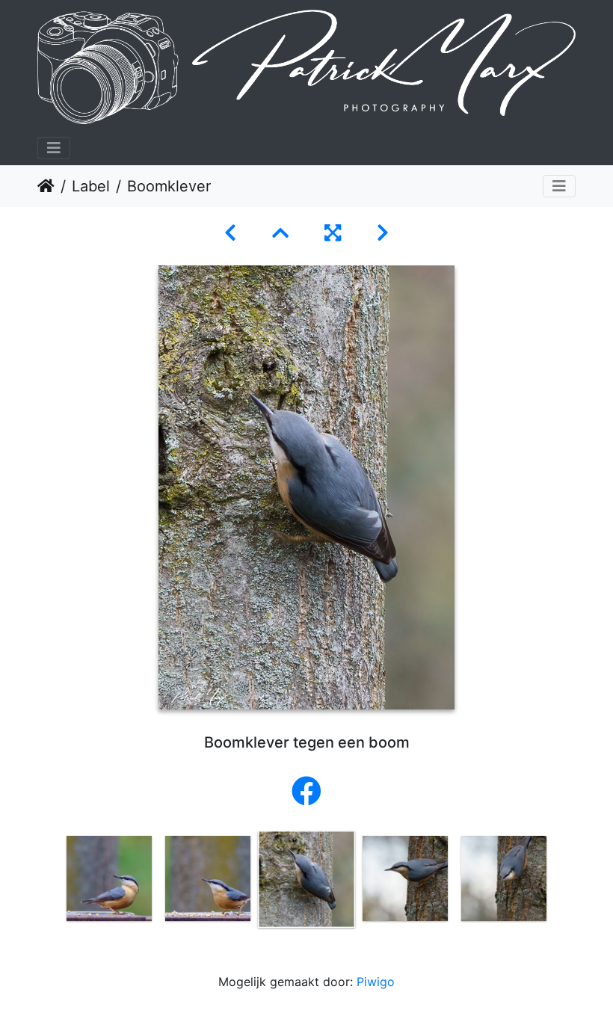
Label (91, 186)
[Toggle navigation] (53, 148)
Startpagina (46, 186)
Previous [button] (48, 882)
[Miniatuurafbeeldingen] (280, 232)
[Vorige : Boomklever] (230, 232)
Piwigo (376, 981)
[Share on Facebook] (306, 791)
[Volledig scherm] (332, 232)
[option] (109, 878)
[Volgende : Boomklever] (383, 232)
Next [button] (564, 882)
